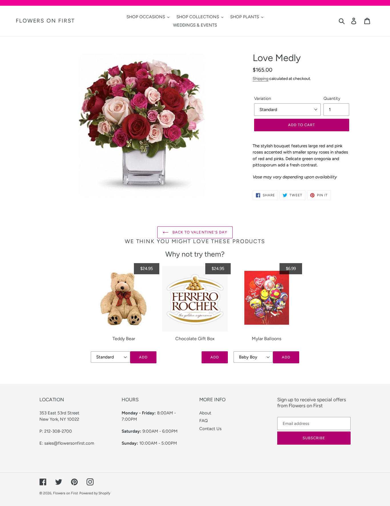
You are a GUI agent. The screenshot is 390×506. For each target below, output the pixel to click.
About (205, 413)
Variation (262, 98)
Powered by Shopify (94, 493)
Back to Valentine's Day (199, 232)
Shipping (260, 78)
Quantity (331, 98)
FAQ (203, 420)
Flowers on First (45, 21)
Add (143, 357)
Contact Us (210, 428)
